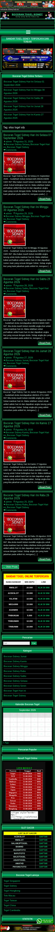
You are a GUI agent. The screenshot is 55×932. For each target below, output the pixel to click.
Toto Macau (9, 895)
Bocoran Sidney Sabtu (17, 288)
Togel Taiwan (10, 900)
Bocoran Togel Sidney (18, 147)
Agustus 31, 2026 (24, 141)
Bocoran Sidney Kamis (17, 432)
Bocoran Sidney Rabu (17, 504)
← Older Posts (10, 567)
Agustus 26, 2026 (24, 429)
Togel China (10, 905)
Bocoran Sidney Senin (15, 686)
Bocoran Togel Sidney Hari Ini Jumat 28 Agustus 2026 (27, 352)
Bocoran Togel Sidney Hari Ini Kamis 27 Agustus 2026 (27, 424)
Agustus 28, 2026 (24, 285)
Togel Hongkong (12, 891)
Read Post (44, 199)
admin (9, 141)
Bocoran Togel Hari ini (15, 691)
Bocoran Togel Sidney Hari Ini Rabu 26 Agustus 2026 (26, 496)
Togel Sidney (10, 886)
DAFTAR (43, 836)
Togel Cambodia (12, 910)
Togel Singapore (12, 881)
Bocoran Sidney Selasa (17, 144)
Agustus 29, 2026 (24, 213)
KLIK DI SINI (44, 587)
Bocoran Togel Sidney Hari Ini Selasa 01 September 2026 (27, 136)
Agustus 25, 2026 (24, 502)
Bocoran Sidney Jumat (17, 360)
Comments (11, 150)
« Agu (6, 742)
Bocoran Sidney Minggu (18, 216)
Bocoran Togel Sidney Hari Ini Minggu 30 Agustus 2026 (25, 208)
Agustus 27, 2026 (24, 357)
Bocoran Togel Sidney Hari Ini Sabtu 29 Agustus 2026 (26, 280)
